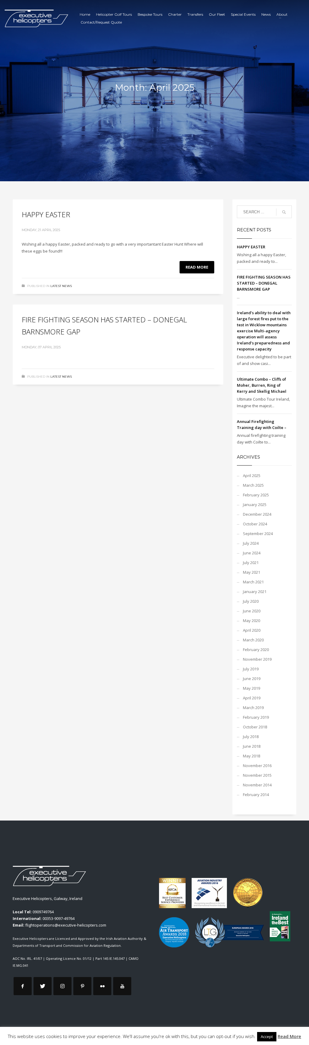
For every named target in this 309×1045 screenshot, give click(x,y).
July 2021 (251, 562)
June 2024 (251, 553)
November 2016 (257, 765)
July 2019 (251, 669)
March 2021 (253, 582)
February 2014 (256, 794)
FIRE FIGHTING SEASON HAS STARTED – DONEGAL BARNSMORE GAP (264, 283)
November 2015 (257, 775)
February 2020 (256, 649)
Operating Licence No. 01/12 (68, 958)
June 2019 (251, 678)
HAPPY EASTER (46, 214)
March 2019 (253, 707)
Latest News (61, 286)
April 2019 (251, 698)
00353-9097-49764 (59, 918)
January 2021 (254, 591)
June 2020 (251, 611)
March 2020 (253, 640)
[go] (284, 212)
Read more (197, 267)
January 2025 (254, 504)
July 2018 (251, 736)
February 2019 (256, 717)
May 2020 (251, 620)
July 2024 (251, 543)
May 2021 (251, 572)
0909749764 (43, 911)
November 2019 (257, 659)
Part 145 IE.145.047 (110, 958)
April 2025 (251, 475)
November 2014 (257, 785)
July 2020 (251, 601)
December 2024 (257, 514)
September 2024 (258, 533)
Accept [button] (267, 1036)
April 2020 (251, 630)
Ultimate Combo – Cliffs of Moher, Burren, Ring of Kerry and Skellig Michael (261, 385)
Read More (289, 1036)
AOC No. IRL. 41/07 (27, 958)
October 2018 (255, 727)
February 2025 (256, 495)
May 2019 (251, 688)
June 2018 (251, 746)
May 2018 (251, 756)
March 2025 (253, 485)
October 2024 (255, 524)
